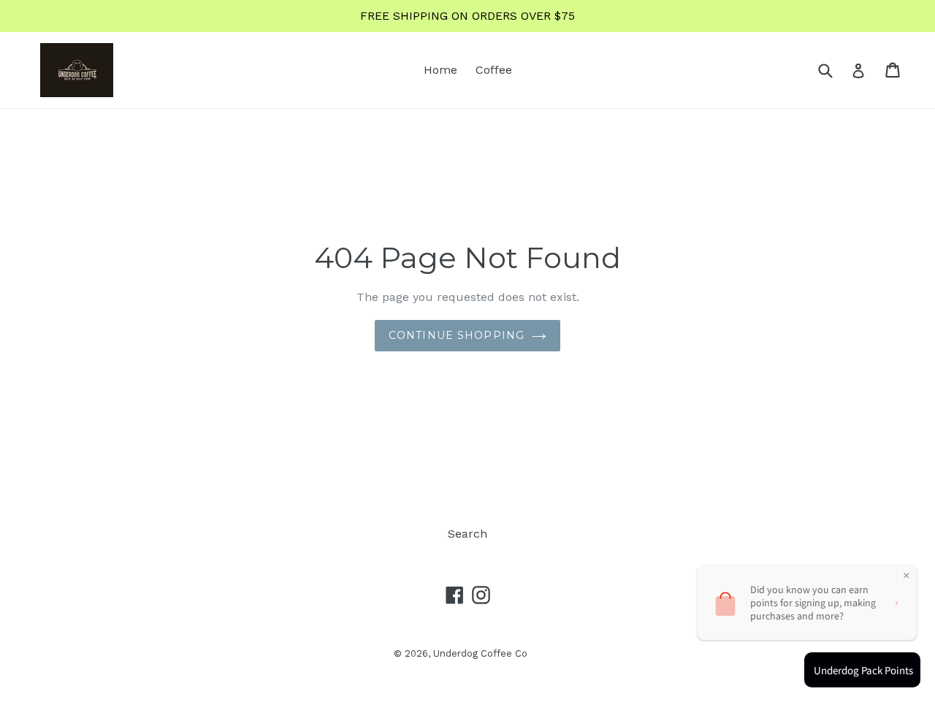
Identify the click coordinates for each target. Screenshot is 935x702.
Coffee (494, 70)
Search (467, 534)
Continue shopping (456, 335)
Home (440, 70)
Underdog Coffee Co (480, 653)
